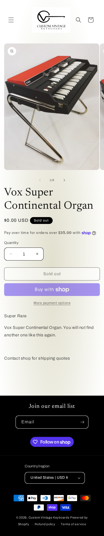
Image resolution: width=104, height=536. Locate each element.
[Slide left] (40, 180)
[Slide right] (64, 180)
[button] (11, 20)
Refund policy (45, 524)
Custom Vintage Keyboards (49, 517)
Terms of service (73, 524)
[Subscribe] (82, 422)
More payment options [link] (52, 303)
